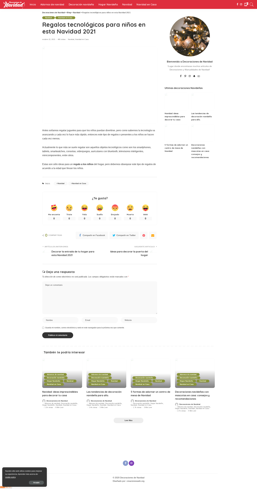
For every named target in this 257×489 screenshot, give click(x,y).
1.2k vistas (49, 407)
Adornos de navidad (55, 374)
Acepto (36, 483)
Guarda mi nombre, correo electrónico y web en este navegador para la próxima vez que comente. (84, 328)
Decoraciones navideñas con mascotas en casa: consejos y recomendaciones (200, 151)
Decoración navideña (56, 378)
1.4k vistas (93, 407)
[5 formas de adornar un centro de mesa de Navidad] (176, 133)
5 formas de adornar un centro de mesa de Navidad (176, 148)
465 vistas (62, 39)
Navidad (48, 18)
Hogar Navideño (53, 381)
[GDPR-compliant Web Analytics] (6, 487)
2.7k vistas (181, 411)
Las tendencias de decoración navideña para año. (201, 116)
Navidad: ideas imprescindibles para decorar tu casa (175, 116)
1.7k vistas (137, 407)
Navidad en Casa (65, 18)
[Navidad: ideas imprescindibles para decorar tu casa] (176, 102)
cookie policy (10, 477)
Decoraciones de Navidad (57, 401)
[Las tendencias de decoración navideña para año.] (203, 102)
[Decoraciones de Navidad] (14, 4)
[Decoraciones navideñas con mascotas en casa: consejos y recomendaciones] (203, 133)
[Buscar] (251, 4)
